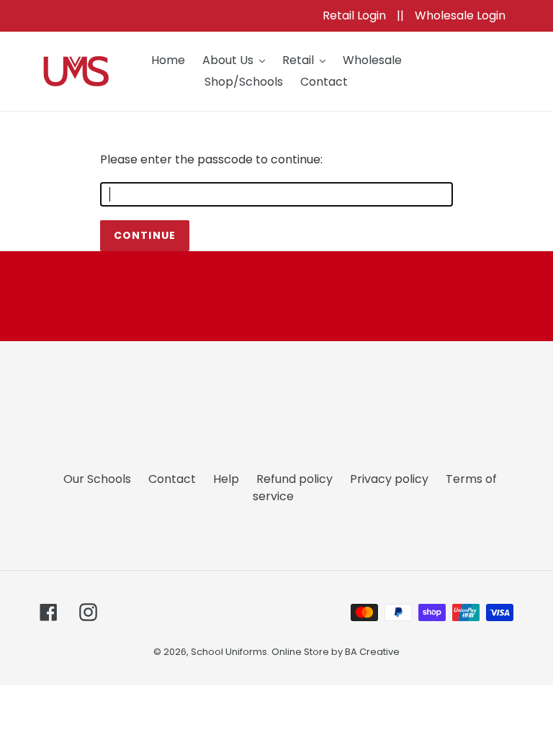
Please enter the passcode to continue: (211, 159)
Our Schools (97, 479)
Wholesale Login (460, 15)
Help (226, 479)
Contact (172, 479)
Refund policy (294, 479)
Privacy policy (389, 479)
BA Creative (372, 652)
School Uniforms (229, 652)
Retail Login (356, 15)
